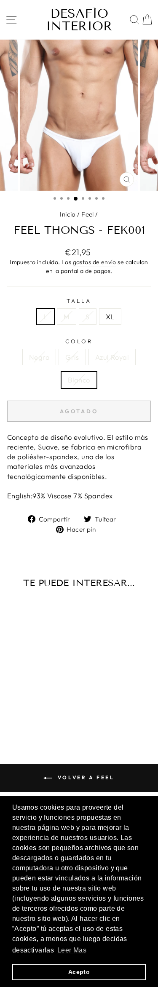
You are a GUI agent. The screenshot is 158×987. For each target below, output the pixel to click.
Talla (79, 300)
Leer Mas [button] (71, 950)
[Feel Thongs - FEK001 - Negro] (20, 714)
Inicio (67, 214)
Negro (39, 357)
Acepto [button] (79, 971)
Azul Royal (112, 357)
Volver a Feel (84, 777)
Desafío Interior (79, 20)
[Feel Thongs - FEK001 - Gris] (30, 714)
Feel (87, 214)
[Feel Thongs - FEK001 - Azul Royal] (39, 714)
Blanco (79, 379)
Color (79, 341)
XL (110, 316)
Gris (72, 357)
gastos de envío (94, 262)
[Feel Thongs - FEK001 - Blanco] (49, 714)
